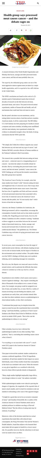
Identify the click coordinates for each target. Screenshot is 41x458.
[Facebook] (17, 30)
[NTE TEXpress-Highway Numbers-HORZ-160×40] (20, 441)
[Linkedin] (33, 451)
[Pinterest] (26, 30)
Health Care (20, 11)
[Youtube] (28, 454)
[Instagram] (30, 451)
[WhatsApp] (31, 30)
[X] (21, 30)
